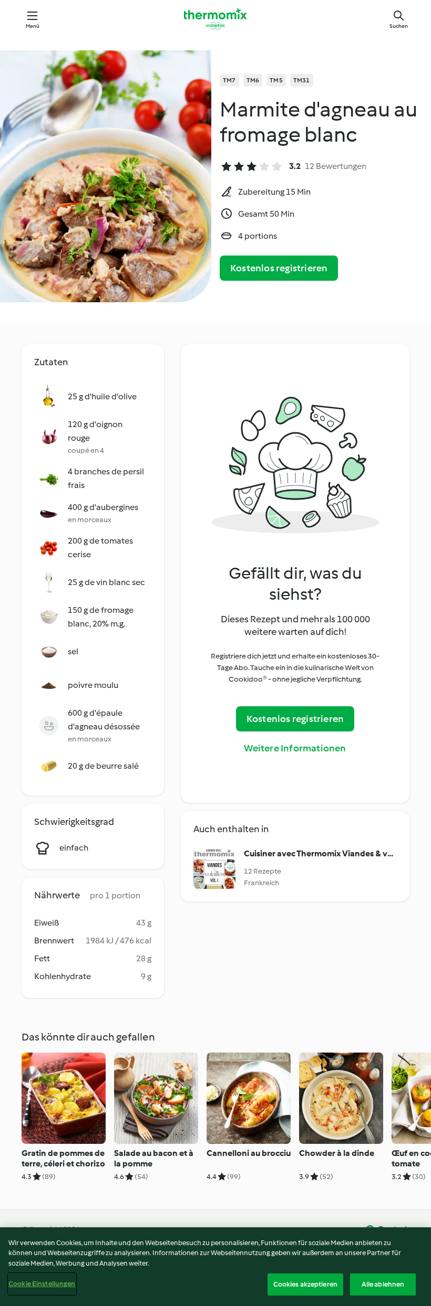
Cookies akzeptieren (305, 1284)
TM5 (276, 80)
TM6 (253, 80)
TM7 (229, 80)
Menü (33, 26)
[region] (215, 1266)
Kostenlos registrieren (278, 268)
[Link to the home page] (215, 18)
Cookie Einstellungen (42, 1284)
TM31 (301, 80)
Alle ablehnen (383, 1284)
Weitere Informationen (295, 748)
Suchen (398, 26)
